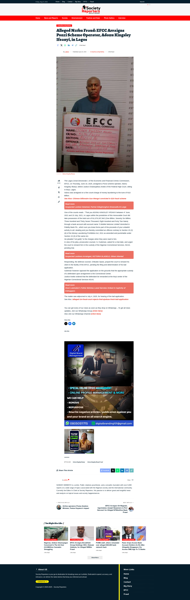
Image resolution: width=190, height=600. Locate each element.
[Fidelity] (79, 441)
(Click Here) (98, 311)
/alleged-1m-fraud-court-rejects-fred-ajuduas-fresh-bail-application (100, 299)
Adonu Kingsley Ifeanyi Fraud (95, 462)
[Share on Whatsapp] (65, 45)
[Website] (133, 480)
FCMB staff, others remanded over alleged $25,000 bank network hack (107, 545)
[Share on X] (61, 45)
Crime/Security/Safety (64, 25)
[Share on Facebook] (57, 45)
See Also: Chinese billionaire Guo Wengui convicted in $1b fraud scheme (95, 199)
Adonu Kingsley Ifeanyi (79, 462)
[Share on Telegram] (72, 45)
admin (67, 52)
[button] (141, 1)
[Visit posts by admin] (59, 52)
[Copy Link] (76, 45)
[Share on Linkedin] (68, 45)
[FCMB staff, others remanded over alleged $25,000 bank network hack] (108, 533)
